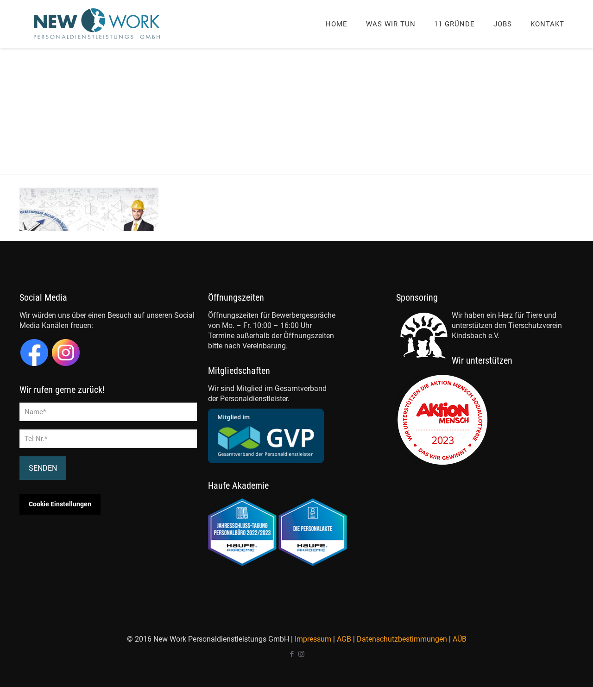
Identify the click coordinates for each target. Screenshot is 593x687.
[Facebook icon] (291, 654)
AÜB (460, 639)
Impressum (313, 639)
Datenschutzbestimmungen (402, 639)
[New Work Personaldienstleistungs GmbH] (97, 24)
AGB (344, 639)
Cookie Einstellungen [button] (60, 504)
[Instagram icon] (301, 654)
